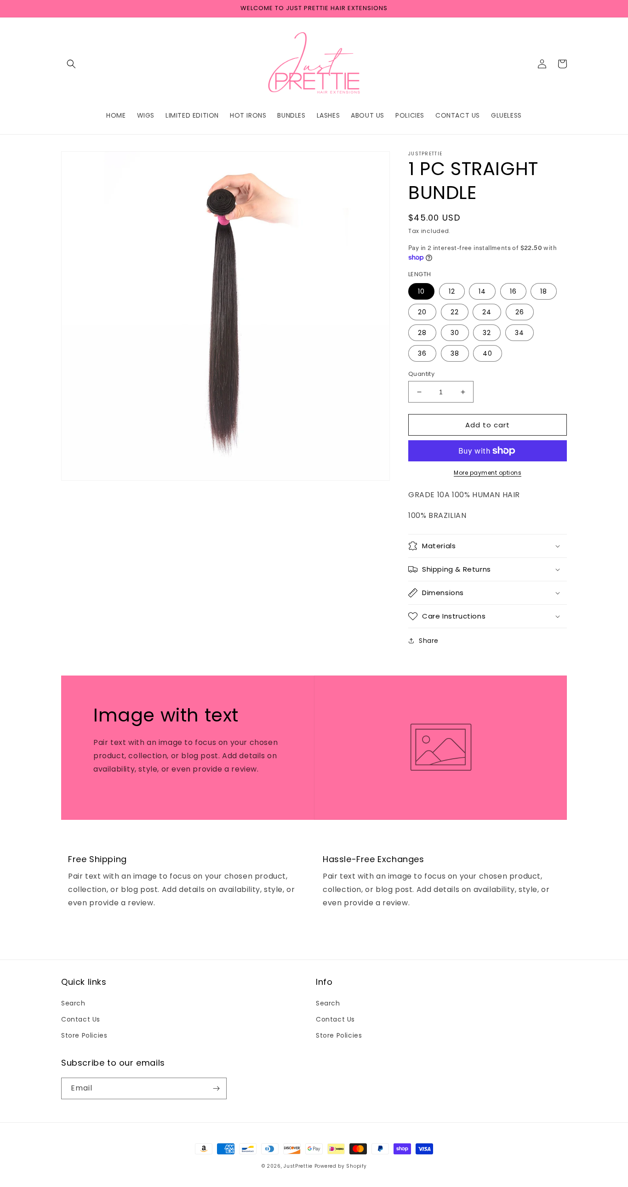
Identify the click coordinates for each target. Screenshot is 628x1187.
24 (486, 312)
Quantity (421, 373)
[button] (71, 64)
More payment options (487, 473)
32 (487, 332)
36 (422, 353)
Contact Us (80, 1019)
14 (482, 291)
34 (519, 332)
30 (455, 332)
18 (543, 291)
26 (519, 312)
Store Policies (84, 1035)
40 (487, 353)
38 (455, 353)
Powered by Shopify (340, 1166)
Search (73, 1003)
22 (455, 312)
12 (452, 291)
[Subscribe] (216, 1088)
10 (421, 291)
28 (422, 332)
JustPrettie (299, 1166)
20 (422, 312)
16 (513, 291)
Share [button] (429, 640)
